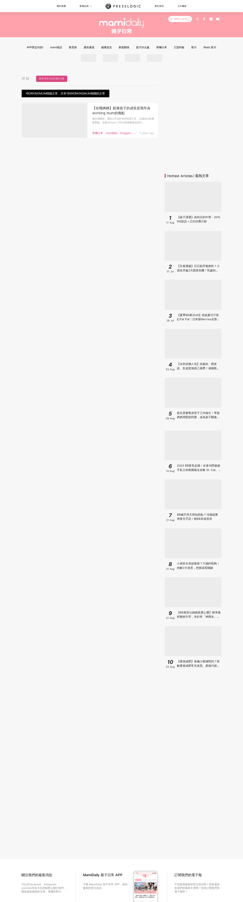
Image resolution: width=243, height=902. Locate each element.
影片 (194, 47)
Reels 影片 (210, 47)
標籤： (28, 78)
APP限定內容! (35, 47)
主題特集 (179, 47)
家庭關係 (124, 47)
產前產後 (89, 47)
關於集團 (61, 6)
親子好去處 (142, 47)
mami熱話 (56, 47)
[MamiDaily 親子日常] (121, 25)
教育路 (73, 47)
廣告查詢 (159, 6)
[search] (197, 19)
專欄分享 (161, 47)
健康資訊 (106, 47)
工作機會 (181, 6)
